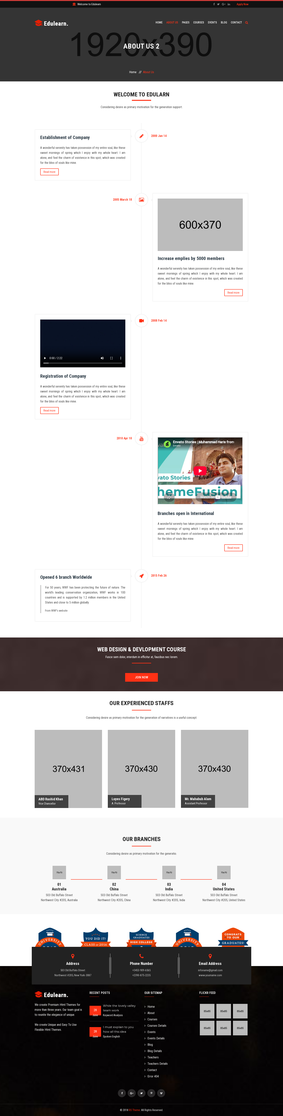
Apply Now (242, 4)
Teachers (153, 1057)
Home (159, 22)
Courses (198, 22)
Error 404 (153, 1076)
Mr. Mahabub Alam (214, 760)
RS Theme (134, 1110)
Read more (49, 171)
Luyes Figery (141, 760)
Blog (224, 22)
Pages (185, 22)
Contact (236, 22)
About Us (172, 22)
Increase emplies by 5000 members (191, 258)
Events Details (156, 1038)
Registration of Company (63, 376)
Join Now (141, 677)
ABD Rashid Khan (68, 760)
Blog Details (154, 1051)
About (151, 1013)
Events (212, 22)
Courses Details (156, 1025)
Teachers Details (157, 1063)
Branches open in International (186, 513)
